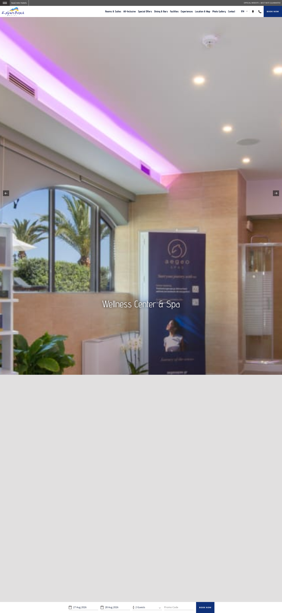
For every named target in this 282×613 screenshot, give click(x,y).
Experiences (187, 11)
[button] (5, 3)
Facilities (174, 11)
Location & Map (202, 11)
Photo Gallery (219, 11)
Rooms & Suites (113, 11)
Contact (231, 11)
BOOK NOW (205, 607)
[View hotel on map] (254, 11)
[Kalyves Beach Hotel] (12, 11)
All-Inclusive (129, 11)
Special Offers (145, 11)
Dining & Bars (161, 11)
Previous (6, 193)
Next (276, 193)
